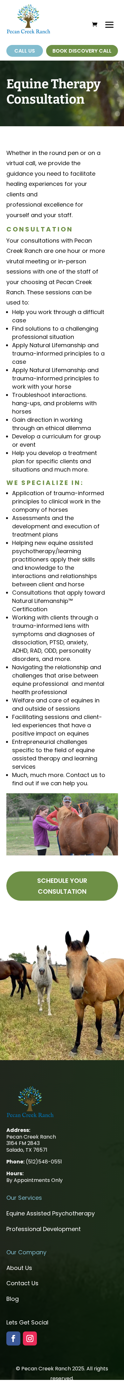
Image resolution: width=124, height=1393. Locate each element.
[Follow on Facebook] (13, 1338)
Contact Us (22, 1283)
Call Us (24, 51)
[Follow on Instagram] (30, 1338)
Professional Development (43, 1229)
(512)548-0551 (44, 1161)
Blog (12, 1299)
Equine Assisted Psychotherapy (50, 1213)
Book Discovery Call (82, 51)
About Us (19, 1268)
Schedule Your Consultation (62, 886)
